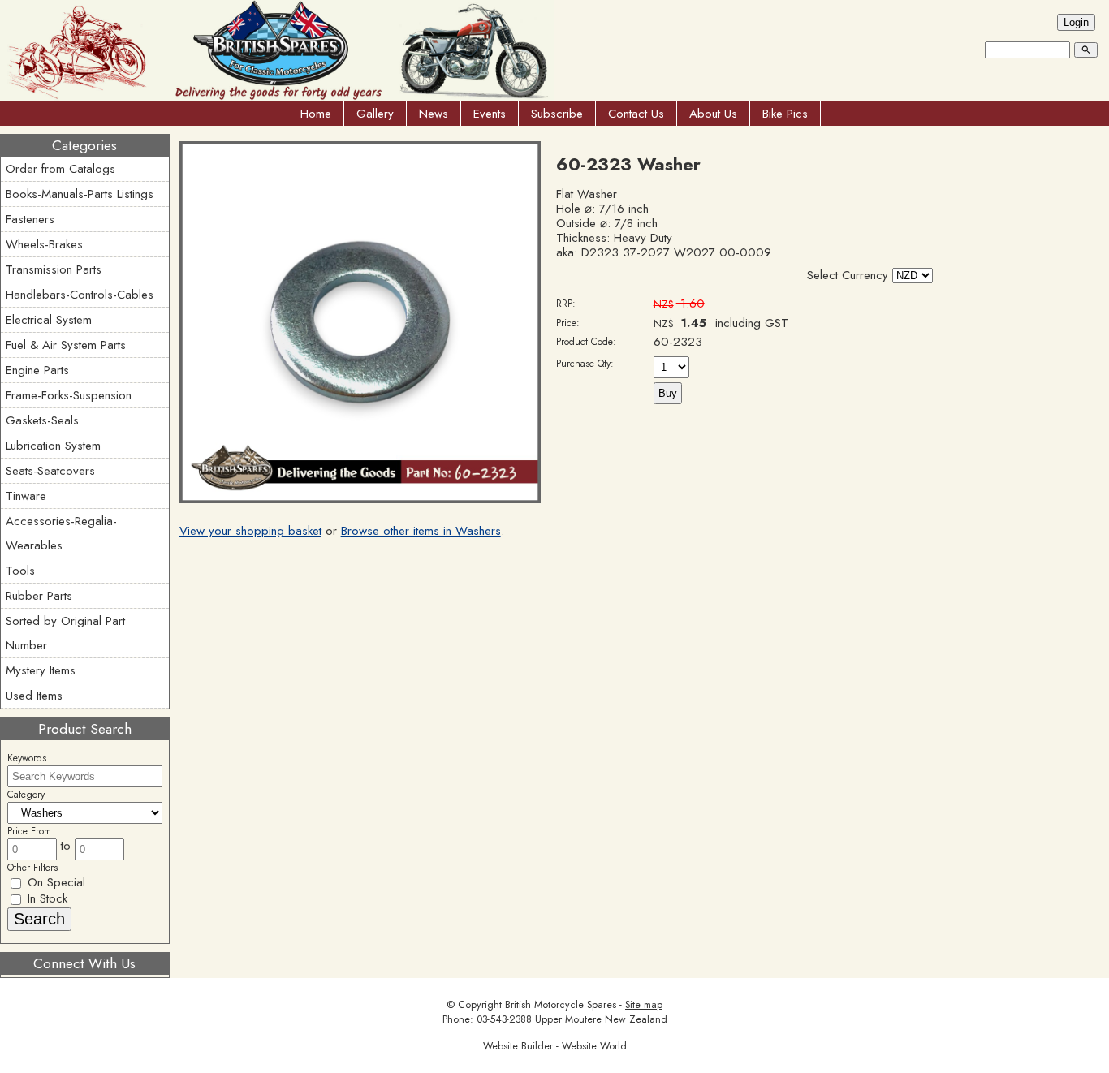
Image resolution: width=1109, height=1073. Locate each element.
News (433, 114)
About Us (713, 114)
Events (489, 114)
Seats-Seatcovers (50, 471)
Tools (20, 571)
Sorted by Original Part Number (65, 633)
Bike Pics (785, 114)
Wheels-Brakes (44, 244)
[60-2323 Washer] (360, 499)
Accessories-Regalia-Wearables (61, 533)
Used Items (34, 696)
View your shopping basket (250, 531)
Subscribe (557, 114)
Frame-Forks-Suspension (69, 395)
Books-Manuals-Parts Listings (79, 194)
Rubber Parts (39, 596)
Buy (667, 393)
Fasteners (30, 219)
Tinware (26, 496)
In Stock (45, 898)
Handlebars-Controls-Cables (79, 295)
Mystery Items (41, 670)
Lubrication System (53, 446)
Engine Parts (37, 370)
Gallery (375, 114)
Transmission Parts (53, 269)
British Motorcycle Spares (560, 1005)
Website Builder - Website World (555, 1046)
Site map (643, 1005)
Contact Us (636, 114)
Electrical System (49, 320)
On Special (54, 882)
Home (315, 114)
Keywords (26, 758)
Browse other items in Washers (421, 531)
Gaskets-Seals (42, 420)
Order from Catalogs (60, 169)
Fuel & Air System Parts (66, 345)
